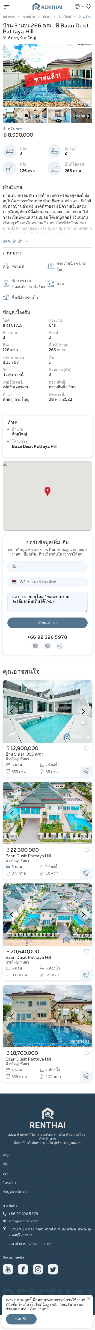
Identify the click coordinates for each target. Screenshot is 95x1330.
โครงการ (9, 1183)
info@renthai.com (23, 1221)
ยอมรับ (21, 1319)
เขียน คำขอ (47, 623)
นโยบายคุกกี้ (38, 1309)
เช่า (5, 1173)
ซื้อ (5, 1164)
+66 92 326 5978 (47, 637)
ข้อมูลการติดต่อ (15, 1192)
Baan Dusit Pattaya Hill (34, 447)
